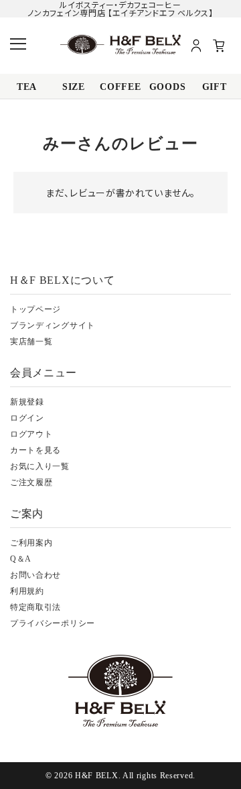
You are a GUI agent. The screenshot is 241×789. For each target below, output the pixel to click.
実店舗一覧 (31, 341)
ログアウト (31, 434)
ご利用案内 (31, 542)
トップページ (35, 309)
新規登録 (27, 402)
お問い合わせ (35, 575)
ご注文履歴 (31, 482)
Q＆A (20, 559)
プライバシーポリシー (52, 623)
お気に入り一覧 (40, 466)
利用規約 (27, 591)
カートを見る (35, 450)
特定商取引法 (35, 607)
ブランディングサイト (52, 325)
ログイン (27, 418)
